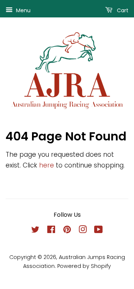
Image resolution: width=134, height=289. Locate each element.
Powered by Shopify (84, 266)
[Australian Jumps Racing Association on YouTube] (98, 231)
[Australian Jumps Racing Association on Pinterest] (67, 231)
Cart (121, 10)
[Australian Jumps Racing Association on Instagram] (83, 231)
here (46, 165)
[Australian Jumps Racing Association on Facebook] (51, 231)
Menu (23, 10)
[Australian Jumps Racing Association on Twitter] (35, 231)
